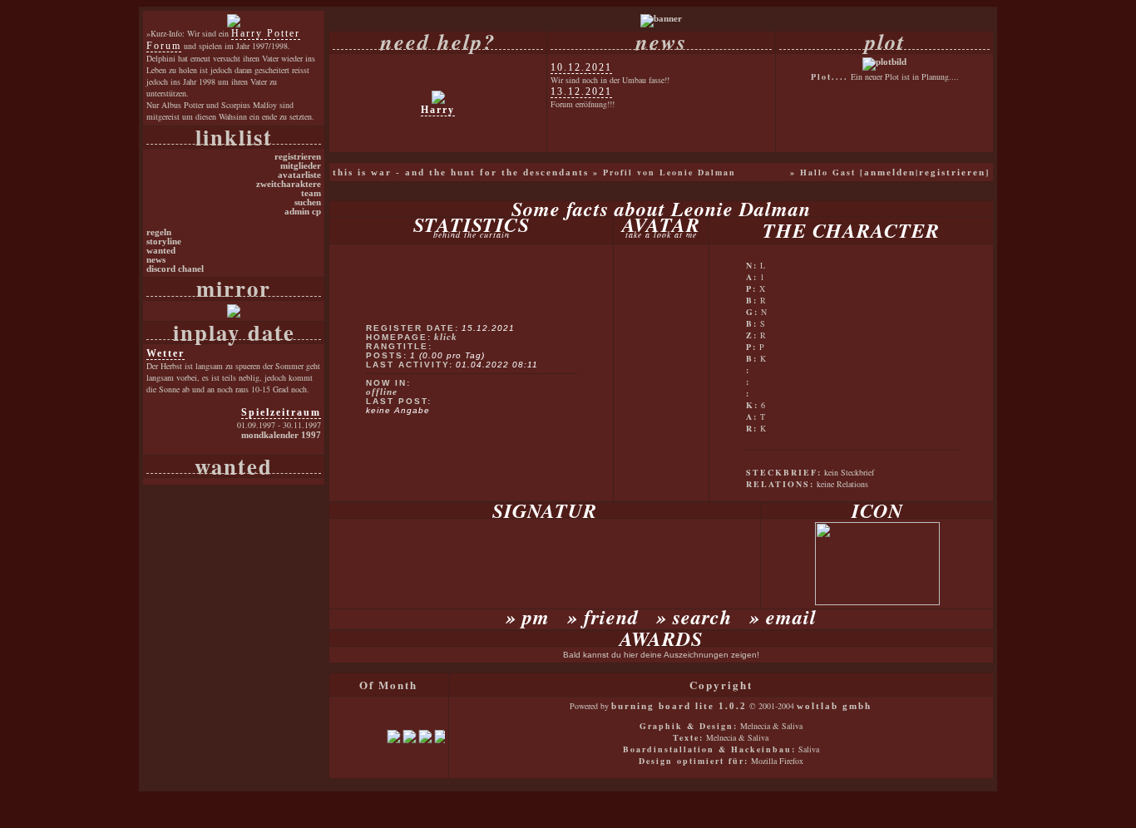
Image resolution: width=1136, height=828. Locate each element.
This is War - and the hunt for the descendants (461, 172)
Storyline (163, 241)
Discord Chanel (175, 269)
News (155, 259)
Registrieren (297, 156)
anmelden (890, 172)
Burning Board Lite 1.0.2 (679, 706)
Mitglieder (300, 165)
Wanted (160, 250)
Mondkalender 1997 (281, 435)
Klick (445, 337)
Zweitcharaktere (288, 184)
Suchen (307, 202)
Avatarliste (299, 175)
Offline (382, 392)
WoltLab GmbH (834, 706)
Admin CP (302, 211)
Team (311, 193)
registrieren (952, 172)
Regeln (158, 232)
